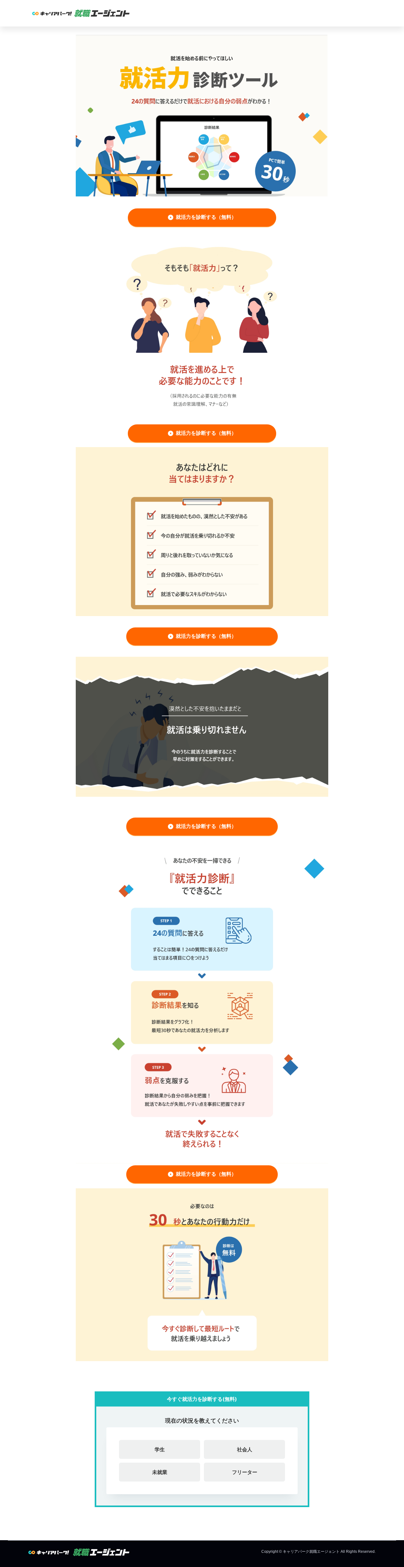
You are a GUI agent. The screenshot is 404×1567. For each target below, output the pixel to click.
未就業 (159, 1472)
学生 (160, 1449)
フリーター (244, 1472)
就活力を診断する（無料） (206, 217)
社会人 (244, 1449)
